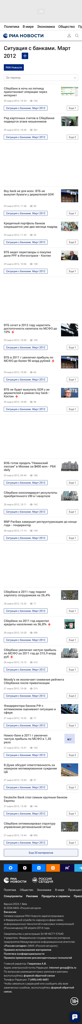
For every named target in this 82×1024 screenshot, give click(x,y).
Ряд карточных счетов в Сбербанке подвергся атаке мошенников (29, 119)
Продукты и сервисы (56, 896)
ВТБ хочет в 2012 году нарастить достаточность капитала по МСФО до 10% (30, 328)
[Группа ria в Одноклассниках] (53, 868)
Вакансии (10, 911)
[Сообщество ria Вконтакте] (39, 868)
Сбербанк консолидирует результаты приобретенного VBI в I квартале (30, 494)
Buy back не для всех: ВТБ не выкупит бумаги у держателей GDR (29, 192)
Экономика (44, 890)
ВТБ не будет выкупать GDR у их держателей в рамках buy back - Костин (27, 393)
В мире (59, 890)
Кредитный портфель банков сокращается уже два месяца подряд (30, 225)
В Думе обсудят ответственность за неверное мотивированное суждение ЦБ (30, 768)
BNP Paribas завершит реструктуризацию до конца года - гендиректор (40, 523)
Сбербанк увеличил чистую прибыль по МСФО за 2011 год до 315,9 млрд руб (30, 653)
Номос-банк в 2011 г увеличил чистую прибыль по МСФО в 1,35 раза (27, 739)
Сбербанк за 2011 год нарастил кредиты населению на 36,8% (26, 622)
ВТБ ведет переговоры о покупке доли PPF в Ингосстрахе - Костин (27, 254)
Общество (26, 890)
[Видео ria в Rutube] (67, 868)
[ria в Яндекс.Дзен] (25, 868)
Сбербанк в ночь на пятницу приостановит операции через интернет (25, 92)
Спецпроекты (13, 896)
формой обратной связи (39, 975)
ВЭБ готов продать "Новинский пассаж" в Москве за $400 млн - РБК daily (30, 466)
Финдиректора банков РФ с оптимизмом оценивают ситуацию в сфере (30, 709)
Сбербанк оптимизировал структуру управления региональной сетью (29, 825)
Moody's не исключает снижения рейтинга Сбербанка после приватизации (34, 681)
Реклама (32, 896)
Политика (10, 890)
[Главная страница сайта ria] (23, 35)
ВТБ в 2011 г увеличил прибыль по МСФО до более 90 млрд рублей (28, 359)
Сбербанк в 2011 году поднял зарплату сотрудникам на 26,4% (27, 593)
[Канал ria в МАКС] (11, 868)
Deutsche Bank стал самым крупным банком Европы (35, 799)
